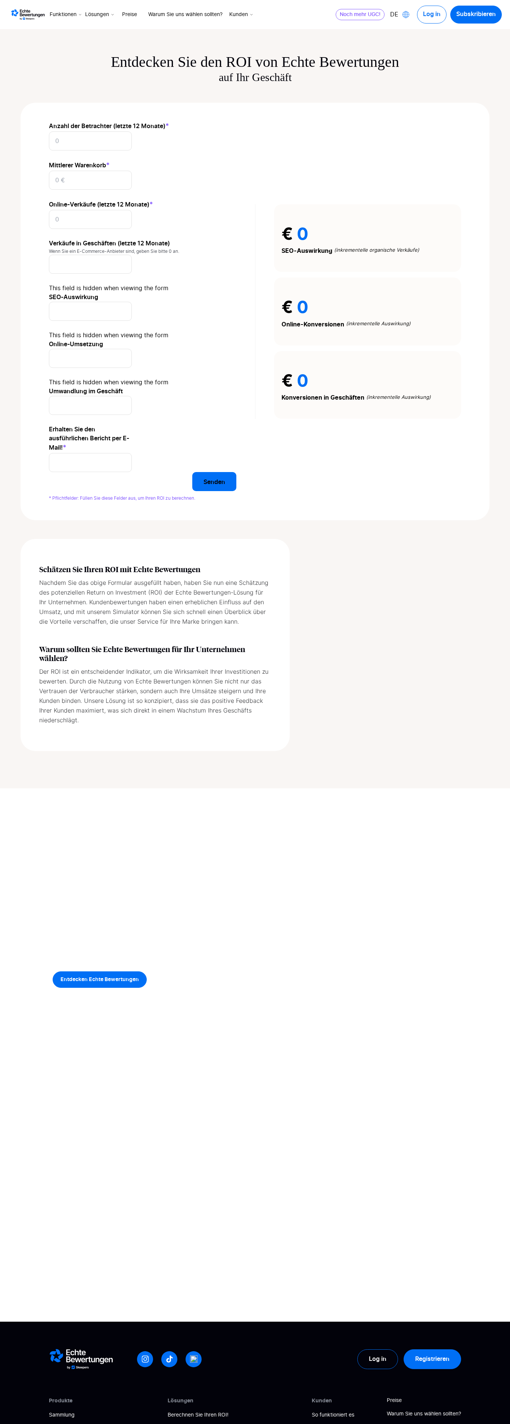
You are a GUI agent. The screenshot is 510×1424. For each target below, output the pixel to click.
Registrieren (432, 1359)
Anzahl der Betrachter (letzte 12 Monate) (109, 126)
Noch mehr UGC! (360, 14)
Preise (129, 14)
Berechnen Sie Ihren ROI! (198, 1415)
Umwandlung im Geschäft (86, 391)
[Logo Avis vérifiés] (28, 14)
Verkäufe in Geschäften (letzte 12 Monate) (109, 243)
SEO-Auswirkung (73, 297)
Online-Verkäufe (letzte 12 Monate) (101, 205)
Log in (432, 14)
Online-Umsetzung (76, 344)
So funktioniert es (333, 1415)
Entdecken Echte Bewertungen (99, 979)
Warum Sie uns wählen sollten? (185, 14)
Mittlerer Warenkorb (79, 165)
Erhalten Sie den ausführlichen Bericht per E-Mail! (89, 438)
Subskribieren (476, 14)
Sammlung (62, 1415)
